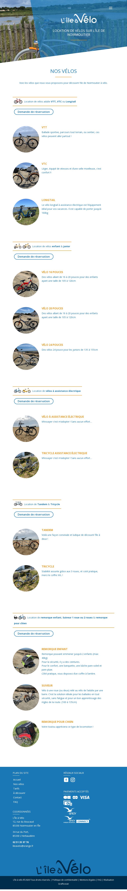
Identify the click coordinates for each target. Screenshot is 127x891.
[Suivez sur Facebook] (66, 779)
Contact (17, 797)
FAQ (15, 802)
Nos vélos (18, 784)
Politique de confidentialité (65, 879)
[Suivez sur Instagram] (72, 779)
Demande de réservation (34, 112)
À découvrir (19, 793)
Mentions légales (87, 879)
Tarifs (16, 788)
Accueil (17, 780)
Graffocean (63, 883)
